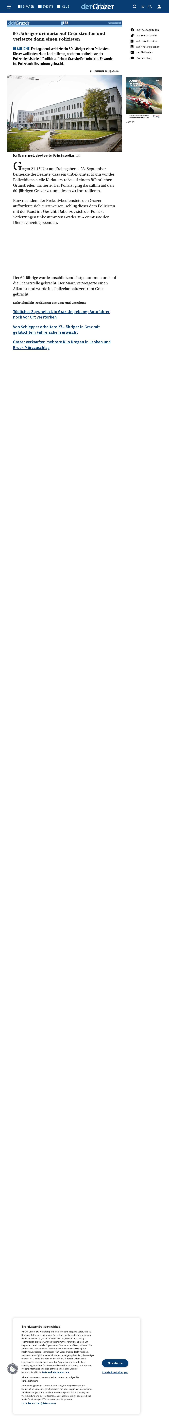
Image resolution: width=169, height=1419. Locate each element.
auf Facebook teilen (148, 29)
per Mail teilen (145, 52)
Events (48, 6)
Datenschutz (49, 1372)
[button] (12, 1369)
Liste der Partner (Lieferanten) (38, 1403)
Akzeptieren (115, 1363)
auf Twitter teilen (147, 35)
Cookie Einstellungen (115, 1372)
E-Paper (28, 6)
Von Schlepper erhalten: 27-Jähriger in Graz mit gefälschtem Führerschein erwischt (56, 329)
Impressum (63, 1372)
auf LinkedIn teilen (146, 41)
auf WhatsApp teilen (147, 46)
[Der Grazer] (97, 6)
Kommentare (144, 58)
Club (65, 6)
